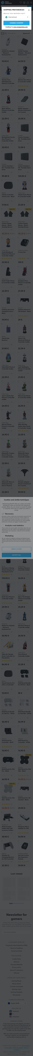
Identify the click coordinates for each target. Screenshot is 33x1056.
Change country (16, 23)
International (12, 17)
